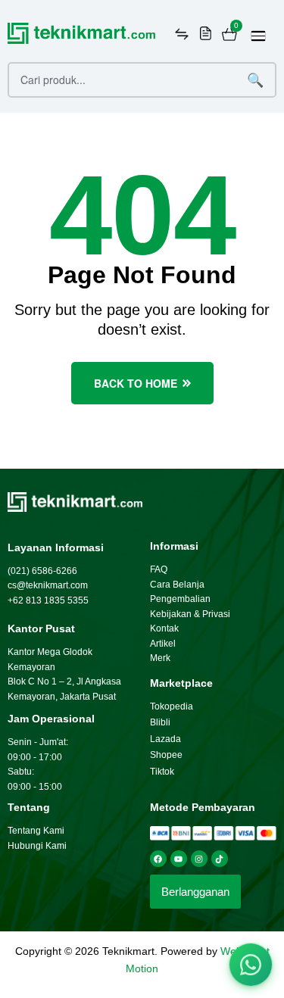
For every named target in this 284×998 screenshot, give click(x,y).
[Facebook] (158, 858)
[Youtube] (178, 858)
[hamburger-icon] (258, 36)
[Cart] (229, 34)
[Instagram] (199, 858)
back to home (135, 383)
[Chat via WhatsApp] (250, 964)
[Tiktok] (219, 858)
